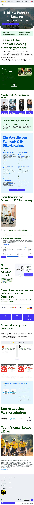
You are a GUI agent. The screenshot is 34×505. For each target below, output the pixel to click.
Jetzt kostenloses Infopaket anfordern (17, 189)
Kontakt (10, 173)
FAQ (9, 479)
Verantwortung (11, 487)
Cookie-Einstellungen (19, 503)
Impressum (31, 503)
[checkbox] (7, 254)
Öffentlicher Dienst (4, 481)
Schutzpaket (22, 180)
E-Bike (6, 281)
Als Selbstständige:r (21, 113)
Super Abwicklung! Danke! (23, 350)
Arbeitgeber (3, 480)
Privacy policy (25, 247)
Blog (9, 484)
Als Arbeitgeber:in (4, 113)
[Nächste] (22, 276)
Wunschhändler (10, 183)
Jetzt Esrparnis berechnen (28, 275)
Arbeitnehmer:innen (8, 155)
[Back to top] (32, 499)
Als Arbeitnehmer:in (12, 113)
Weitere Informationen (4, 469)
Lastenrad (2, 281)
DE (32, 1)
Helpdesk (10, 480)
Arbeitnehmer (3, 485)
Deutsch (27, 499)
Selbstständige (3, 483)
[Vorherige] (20, 276)
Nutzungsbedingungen (25, 503)
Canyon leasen (14, 85)
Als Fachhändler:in (29, 113)
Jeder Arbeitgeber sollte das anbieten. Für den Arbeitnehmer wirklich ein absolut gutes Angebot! (8, 351)
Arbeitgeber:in (21, 156)
